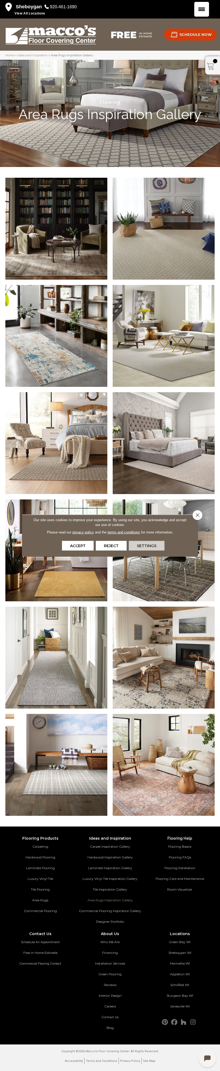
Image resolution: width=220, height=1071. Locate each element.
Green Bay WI (179, 942)
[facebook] (174, 1022)
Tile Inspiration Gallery (110, 889)
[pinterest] (165, 1022)
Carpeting (40, 846)
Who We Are (110, 942)
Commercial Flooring (40, 911)
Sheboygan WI (179, 953)
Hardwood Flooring (40, 857)
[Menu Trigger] (201, 9)
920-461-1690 (63, 7)
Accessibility (74, 1061)
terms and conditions (124, 532)
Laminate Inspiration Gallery (110, 868)
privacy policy (83, 532)
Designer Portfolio (110, 922)
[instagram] (193, 1022)
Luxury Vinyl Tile (40, 879)
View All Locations (29, 13)
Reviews (110, 985)
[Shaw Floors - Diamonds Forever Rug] (164, 443)
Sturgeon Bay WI (180, 996)
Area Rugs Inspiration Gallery (110, 900)
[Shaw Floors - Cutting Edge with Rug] (164, 229)
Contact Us (110, 1017)
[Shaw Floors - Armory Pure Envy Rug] (56, 765)
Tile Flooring (40, 889)
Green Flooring (110, 974)
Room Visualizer (179, 889)
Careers (110, 1006)
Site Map (149, 1061)
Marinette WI (180, 963)
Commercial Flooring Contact (40, 963)
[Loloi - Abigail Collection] (56, 229)
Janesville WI (180, 1006)
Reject (111, 545)
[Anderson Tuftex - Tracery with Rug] (56, 443)
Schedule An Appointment (40, 942)
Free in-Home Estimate (40, 953)
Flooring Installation (179, 868)
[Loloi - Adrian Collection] (164, 765)
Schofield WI (179, 985)
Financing (110, 953)
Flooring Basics (179, 846)
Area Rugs (40, 900)
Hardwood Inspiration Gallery (110, 857)
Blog (110, 1028)
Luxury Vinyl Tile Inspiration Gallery (110, 879)
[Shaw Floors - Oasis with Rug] (164, 336)
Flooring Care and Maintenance (180, 879)
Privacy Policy (130, 1061)
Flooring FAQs (180, 857)
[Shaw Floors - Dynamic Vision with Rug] (56, 658)
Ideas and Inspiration (32, 55)
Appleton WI (180, 974)
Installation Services (110, 963)
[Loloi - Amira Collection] (164, 658)
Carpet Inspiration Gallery (110, 846)
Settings (146, 545)
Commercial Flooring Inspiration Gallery (110, 911)
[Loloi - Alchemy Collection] (56, 336)
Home (9, 55)
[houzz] (184, 1022)
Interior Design (110, 996)
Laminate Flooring (40, 868)
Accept (78, 545)
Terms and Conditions (101, 1061)
